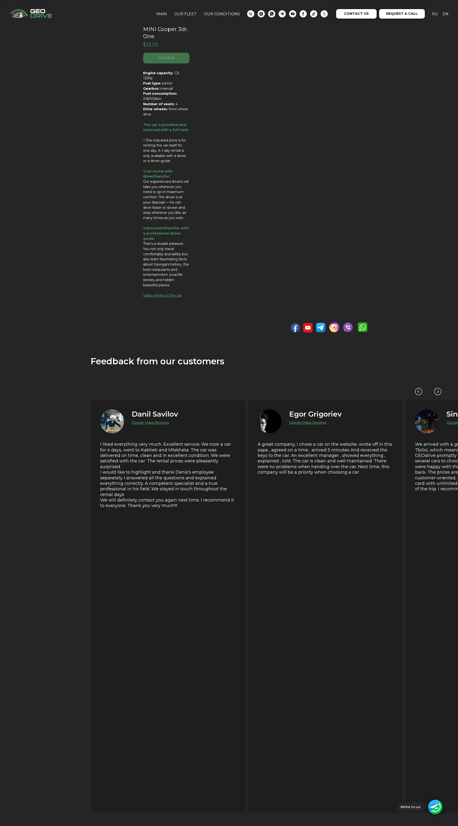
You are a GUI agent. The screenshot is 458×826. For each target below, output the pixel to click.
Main (161, 14)
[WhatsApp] (271, 13)
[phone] (250, 13)
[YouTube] (292, 13)
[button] (356, 14)
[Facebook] (303, 13)
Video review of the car (162, 295)
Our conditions (222, 14)
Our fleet (185, 14)
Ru (435, 14)
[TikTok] (313, 13)
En (445, 14)
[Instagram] (261, 13)
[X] (324, 13)
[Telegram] (282, 13)
